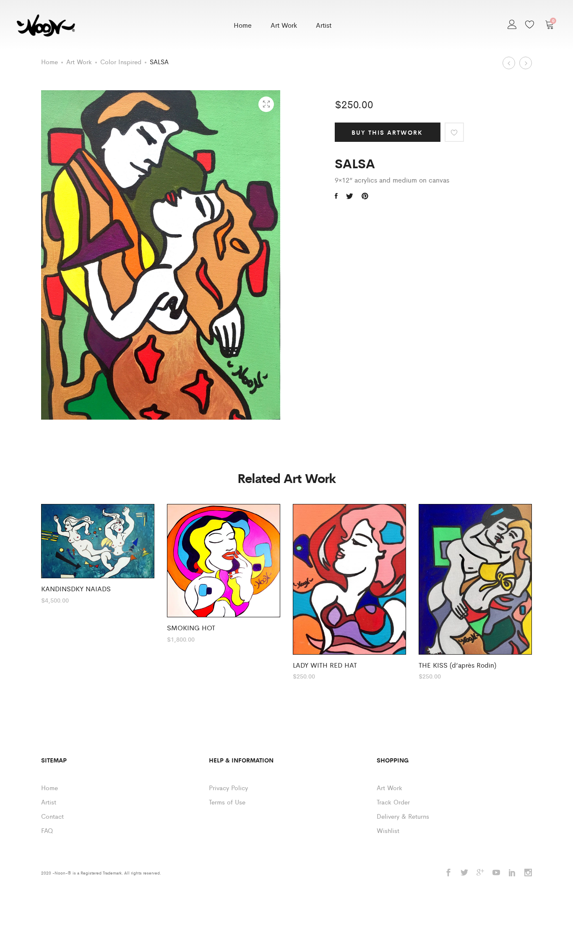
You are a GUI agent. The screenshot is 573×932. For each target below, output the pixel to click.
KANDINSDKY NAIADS (76, 589)
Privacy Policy (228, 787)
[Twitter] (464, 873)
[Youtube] (496, 873)
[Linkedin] (512, 873)
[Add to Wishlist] (454, 132)
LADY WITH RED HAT (325, 665)
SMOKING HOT (191, 628)
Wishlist (388, 830)
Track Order (393, 801)
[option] (98, 553)
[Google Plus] (480, 873)
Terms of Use (227, 801)
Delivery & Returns (403, 816)
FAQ (47, 830)
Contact (52, 816)
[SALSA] (336, 196)
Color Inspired (120, 61)
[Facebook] (448, 873)
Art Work (284, 25)
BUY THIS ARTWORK (387, 132)
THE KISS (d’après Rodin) (457, 665)
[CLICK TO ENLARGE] (266, 104)
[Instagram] (528, 873)
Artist (323, 25)
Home (243, 25)
